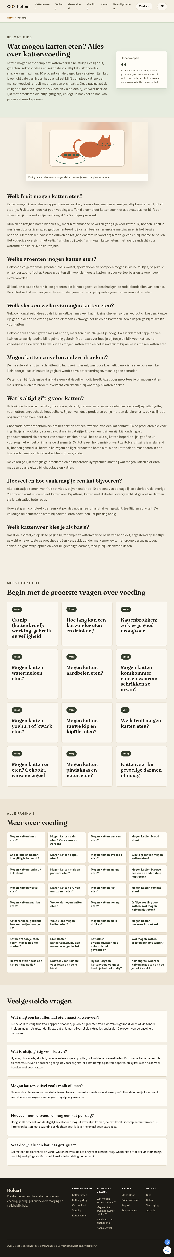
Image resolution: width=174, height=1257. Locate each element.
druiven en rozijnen (45, 246)
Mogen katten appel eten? (63, 856)
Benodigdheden (122, 6)
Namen (104, 6)
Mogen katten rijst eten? (103, 889)
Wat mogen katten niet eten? (106, 1200)
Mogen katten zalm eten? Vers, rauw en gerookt (63, 840)
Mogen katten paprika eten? (25, 904)
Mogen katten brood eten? (145, 838)
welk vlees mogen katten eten (69, 344)
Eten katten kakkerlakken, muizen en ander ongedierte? (65, 942)
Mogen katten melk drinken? (104, 922)
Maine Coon (128, 1195)
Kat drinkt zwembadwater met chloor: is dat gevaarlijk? (104, 944)
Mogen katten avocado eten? (106, 856)
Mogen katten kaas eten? (23, 838)
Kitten (149, 1200)
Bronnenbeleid (49, 1245)
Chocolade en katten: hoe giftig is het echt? (24, 856)
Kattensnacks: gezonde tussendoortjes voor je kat (25, 924)
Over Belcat (13, 1245)
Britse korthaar (130, 1200)
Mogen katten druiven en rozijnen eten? (65, 889)
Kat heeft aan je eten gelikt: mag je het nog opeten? (24, 942)
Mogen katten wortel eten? (24, 889)
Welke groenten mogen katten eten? (147, 856)
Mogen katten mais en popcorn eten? (65, 871)
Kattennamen (79, 1215)
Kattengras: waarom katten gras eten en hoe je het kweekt (148, 964)
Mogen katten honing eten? (105, 904)
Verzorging (152, 1205)
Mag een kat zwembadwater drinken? (106, 1211)
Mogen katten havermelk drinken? (145, 922)
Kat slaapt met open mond (105, 1221)
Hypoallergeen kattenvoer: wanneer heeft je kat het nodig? (106, 964)
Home (10, 17)
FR (162, 6)
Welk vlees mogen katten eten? (62, 922)
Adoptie (150, 1210)
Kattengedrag (80, 1200)
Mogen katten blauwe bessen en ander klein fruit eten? (146, 873)
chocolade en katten (58, 467)
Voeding (91, 6)
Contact (73, 1245)
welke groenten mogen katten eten (126, 292)
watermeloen (16, 246)
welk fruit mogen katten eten (97, 240)
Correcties (63, 1245)
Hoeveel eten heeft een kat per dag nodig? (26, 962)
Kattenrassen (42, 6)
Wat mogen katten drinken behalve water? (148, 940)
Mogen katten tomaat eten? (146, 889)
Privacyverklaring (87, 1245)
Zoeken (144, 6)
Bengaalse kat (129, 1210)
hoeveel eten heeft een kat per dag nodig (86, 514)
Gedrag (59, 6)
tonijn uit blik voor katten (131, 339)
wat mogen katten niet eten (140, 462)
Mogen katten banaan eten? (106, 838)
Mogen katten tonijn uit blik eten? (25, 871)
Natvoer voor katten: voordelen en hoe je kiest (64, 964)
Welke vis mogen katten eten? (66, 904)
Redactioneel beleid (30, 1245)
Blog (148, 1195)
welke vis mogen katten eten (145, 344)
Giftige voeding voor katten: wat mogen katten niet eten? (145, 906)
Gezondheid (74, 6)
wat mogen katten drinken (105, 385)
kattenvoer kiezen (119, 546)
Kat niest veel (104, 1228)
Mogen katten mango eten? (105, 871)
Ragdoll (126, 1205)
